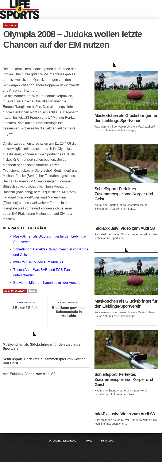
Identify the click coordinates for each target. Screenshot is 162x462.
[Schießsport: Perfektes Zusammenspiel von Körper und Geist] (126, 182)
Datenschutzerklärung (62, 441)
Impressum (107, 441)
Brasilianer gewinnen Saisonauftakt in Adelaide (69, 312)
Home (88, 441)
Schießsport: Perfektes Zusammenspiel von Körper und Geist (44, 361)
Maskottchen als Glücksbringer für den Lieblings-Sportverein (42, 346)
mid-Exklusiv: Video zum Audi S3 (38, 262)
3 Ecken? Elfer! (24, 308)
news (32, 290)
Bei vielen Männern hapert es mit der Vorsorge (47, 282)
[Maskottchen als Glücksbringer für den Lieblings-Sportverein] (126, 108)
